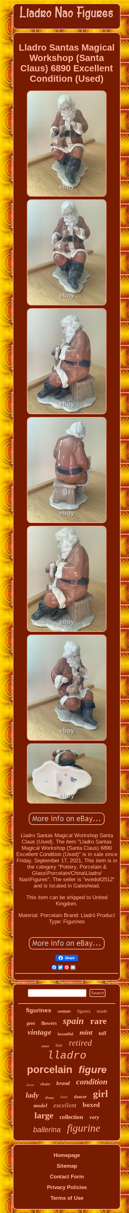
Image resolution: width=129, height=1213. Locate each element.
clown (45, 1046)
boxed (91, 1105)
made (102, 1011)
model (40, 1106)
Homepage (67, 1155)
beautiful (65, 1034)
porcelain (49, 1069)
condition (91, 1081)
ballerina (47, 1130)
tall (102, 1033)
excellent (65, 1105)
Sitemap (67, 1166)
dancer (80, 1096)
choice (45, 1084)
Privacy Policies (67, 1187)
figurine (83, 1128)
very (94, 1117)
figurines (38, 1010)
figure (93, 1069)
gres (31, 1023)
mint (86, 1032)
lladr (59, 1045)
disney (49, 1097)
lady (32, 1095)
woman (64, 1011)
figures (83, 1011)
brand (63, 1083)
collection (71, 1117)
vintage (39, 1032)
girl (100, 1093)
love (64, 1096)
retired (80, 1043)
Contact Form (67, 1177)
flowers (49, 1023)
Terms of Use (66, 1198)
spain (73, 1020)
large (43, 1115)
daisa (30, 1085)
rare (98, 1021)
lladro (66, 1055)
